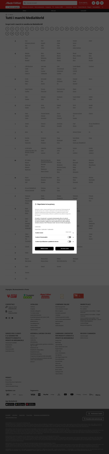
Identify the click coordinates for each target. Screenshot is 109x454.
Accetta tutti (65, 248)
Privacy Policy (38, 229)
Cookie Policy (38, 226)
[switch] (69, 237)
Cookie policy (50, 229)
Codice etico (44, 229)
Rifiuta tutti (44, 248)
